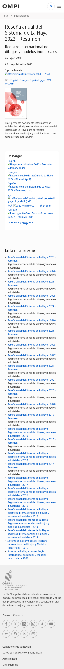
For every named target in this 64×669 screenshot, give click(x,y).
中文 (49, 80)
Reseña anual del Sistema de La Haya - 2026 (31, 271)
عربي (42, 80)
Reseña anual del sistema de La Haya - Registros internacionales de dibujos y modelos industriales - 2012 (28, 534)
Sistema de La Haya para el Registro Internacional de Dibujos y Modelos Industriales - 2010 (27, 544)
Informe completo (20, 223)
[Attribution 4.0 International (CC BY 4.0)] (28, 74)
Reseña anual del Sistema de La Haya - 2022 (31, 355)
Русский (9, 83)
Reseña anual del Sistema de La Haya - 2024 (31, 320)
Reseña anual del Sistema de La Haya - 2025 (31, 295)
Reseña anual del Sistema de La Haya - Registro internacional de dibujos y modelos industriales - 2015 (31, 502)
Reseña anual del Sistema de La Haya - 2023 (31, 344)
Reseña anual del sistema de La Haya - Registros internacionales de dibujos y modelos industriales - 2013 (28, 523)
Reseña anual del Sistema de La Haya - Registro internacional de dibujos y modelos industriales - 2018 (31, 457)
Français (24, 80)
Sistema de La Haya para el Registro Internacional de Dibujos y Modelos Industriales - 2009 (27, 554)
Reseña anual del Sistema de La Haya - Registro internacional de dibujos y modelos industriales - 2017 (31, 481)
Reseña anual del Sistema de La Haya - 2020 (31, 404)
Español (34, 80)
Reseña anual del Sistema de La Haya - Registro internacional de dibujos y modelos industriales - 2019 (31, 432)
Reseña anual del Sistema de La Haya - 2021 (31, 379)
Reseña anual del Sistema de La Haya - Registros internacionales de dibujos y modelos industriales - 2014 (28, 513)
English (14, 80)
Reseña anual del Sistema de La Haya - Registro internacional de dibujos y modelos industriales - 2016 (31, 491)
